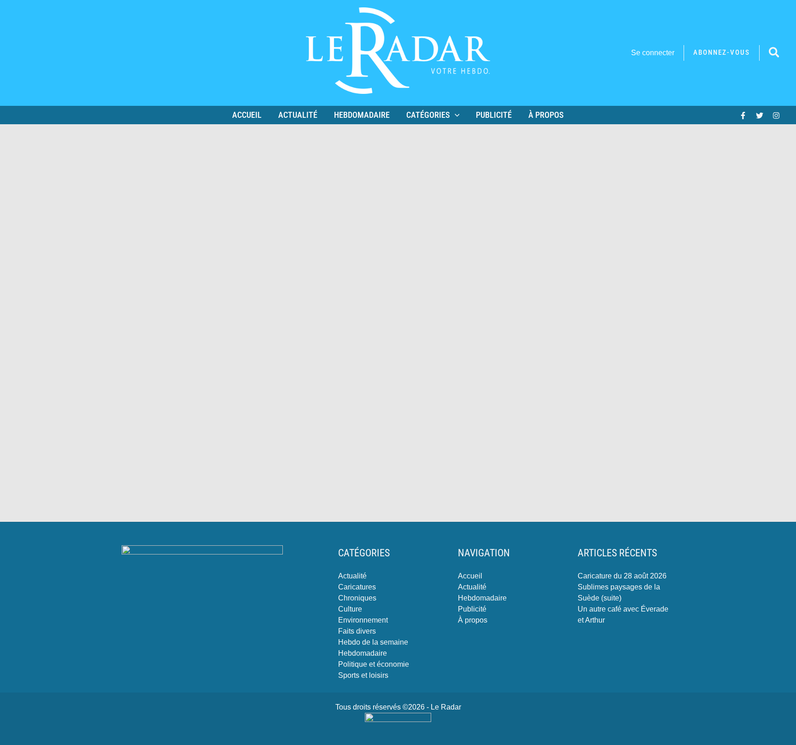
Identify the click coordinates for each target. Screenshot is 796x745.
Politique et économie (373, 664)
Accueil (247, 115)
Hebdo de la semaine (373, 642)
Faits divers (357, 631)
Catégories (428, 115)
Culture (350, 609)
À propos (546, 115)
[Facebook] (743, 115)
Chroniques (357, 598)
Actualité (297, 115)
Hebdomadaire (362, 115)
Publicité (494, 115)
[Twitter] (759, 115)
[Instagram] (776, 115)
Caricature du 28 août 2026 (622, 576)
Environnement (363, 620)
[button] (721, 52)
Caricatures (357, 587)
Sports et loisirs (363, 675)
